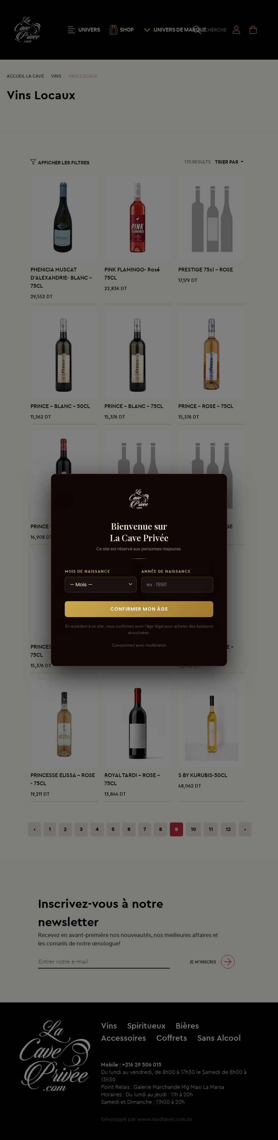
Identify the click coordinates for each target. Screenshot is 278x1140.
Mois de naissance (87, 571)
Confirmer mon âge (139, 609)
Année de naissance (166, 571)
